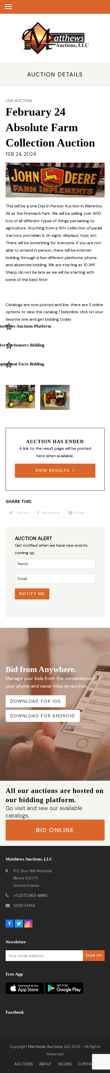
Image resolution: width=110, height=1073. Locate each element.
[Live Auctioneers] (9, 347)
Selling (65, 1064)
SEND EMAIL (25, 905)
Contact (87, 1064)
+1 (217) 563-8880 (31, 895)
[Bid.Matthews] (9, 328)
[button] (19, 512)
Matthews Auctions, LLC (49, 1046)
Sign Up (93, 955)
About (45, 1064)
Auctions (23, 1064)
